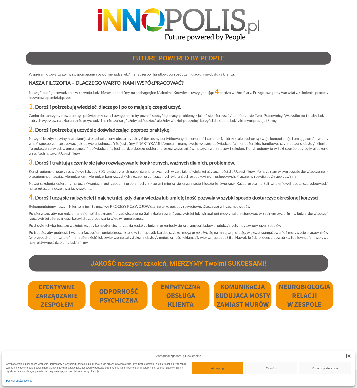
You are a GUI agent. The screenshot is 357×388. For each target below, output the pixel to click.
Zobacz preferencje (325, 368)
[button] (349, 356)
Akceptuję (217, 368)
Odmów (271, 368)
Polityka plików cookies (19, 380)
